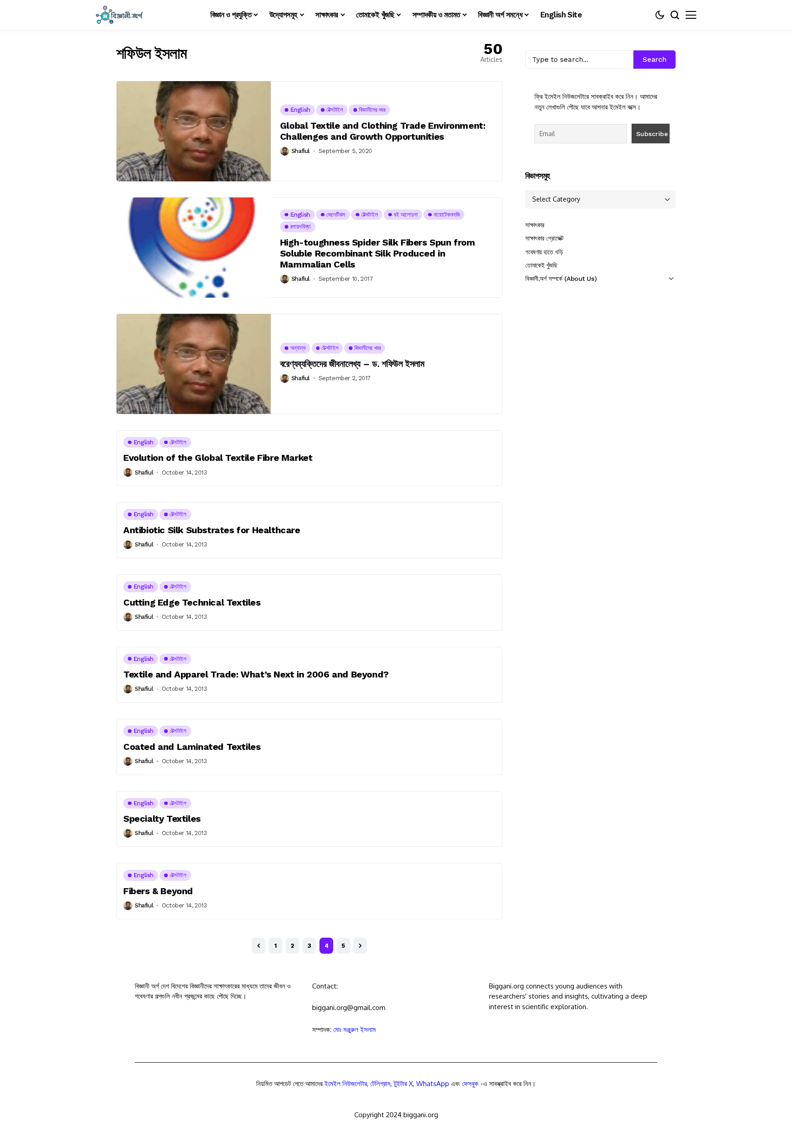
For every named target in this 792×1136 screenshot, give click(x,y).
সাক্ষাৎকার (534, 225)
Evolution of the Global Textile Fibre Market (217, 457)
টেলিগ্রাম (380, 1083)
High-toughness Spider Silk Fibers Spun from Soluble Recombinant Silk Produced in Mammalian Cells (377, 253)
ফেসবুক (470, 1083)
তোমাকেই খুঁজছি (541, 265)
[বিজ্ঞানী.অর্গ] (119, 15)
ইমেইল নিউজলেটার (345, 1083)
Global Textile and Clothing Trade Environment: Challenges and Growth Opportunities (382, 131)
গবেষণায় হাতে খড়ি (544, 252)
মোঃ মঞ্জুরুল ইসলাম (354, 1029)
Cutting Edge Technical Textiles (192, 602)
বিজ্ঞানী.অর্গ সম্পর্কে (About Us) (560, 278)
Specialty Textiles (162, 818)
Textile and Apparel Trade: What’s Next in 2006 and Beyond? (256, 674)
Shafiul (301, 150)
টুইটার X (403, 1083)
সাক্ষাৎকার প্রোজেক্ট (544, 238)
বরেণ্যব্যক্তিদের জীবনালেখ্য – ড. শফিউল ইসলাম (352, 363)
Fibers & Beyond (158, 890)
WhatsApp (432, 1083)
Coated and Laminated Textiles (191, 746)
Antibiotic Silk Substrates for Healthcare (211, 529)
